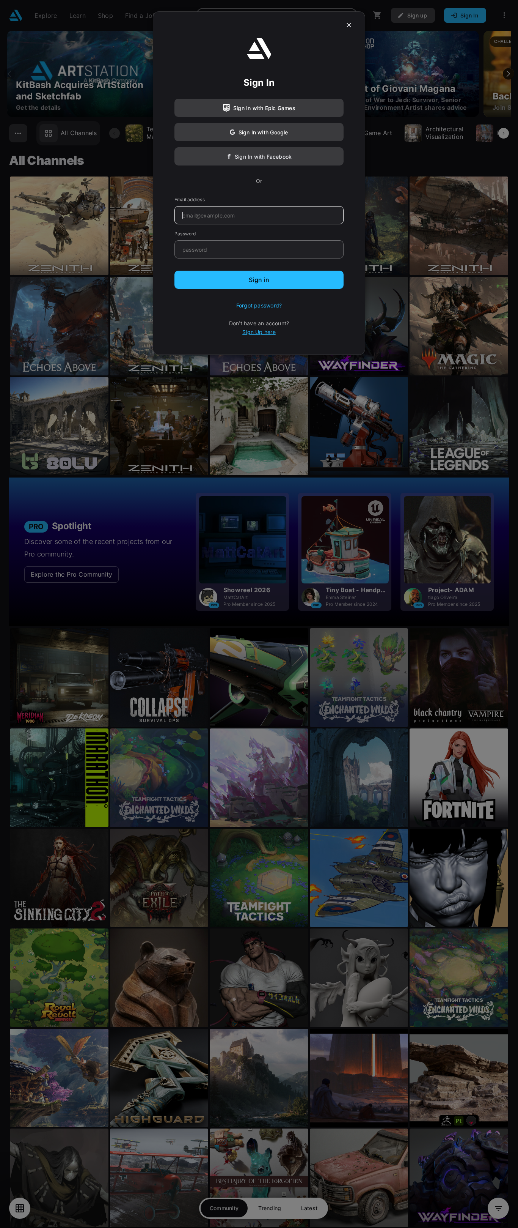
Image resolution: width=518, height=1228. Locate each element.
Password (185, 233)
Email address (189, 199)
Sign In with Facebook (263, 156)
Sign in (259, 280)
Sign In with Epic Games (264, 108)
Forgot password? (259, 305)
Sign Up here (259, 332)
